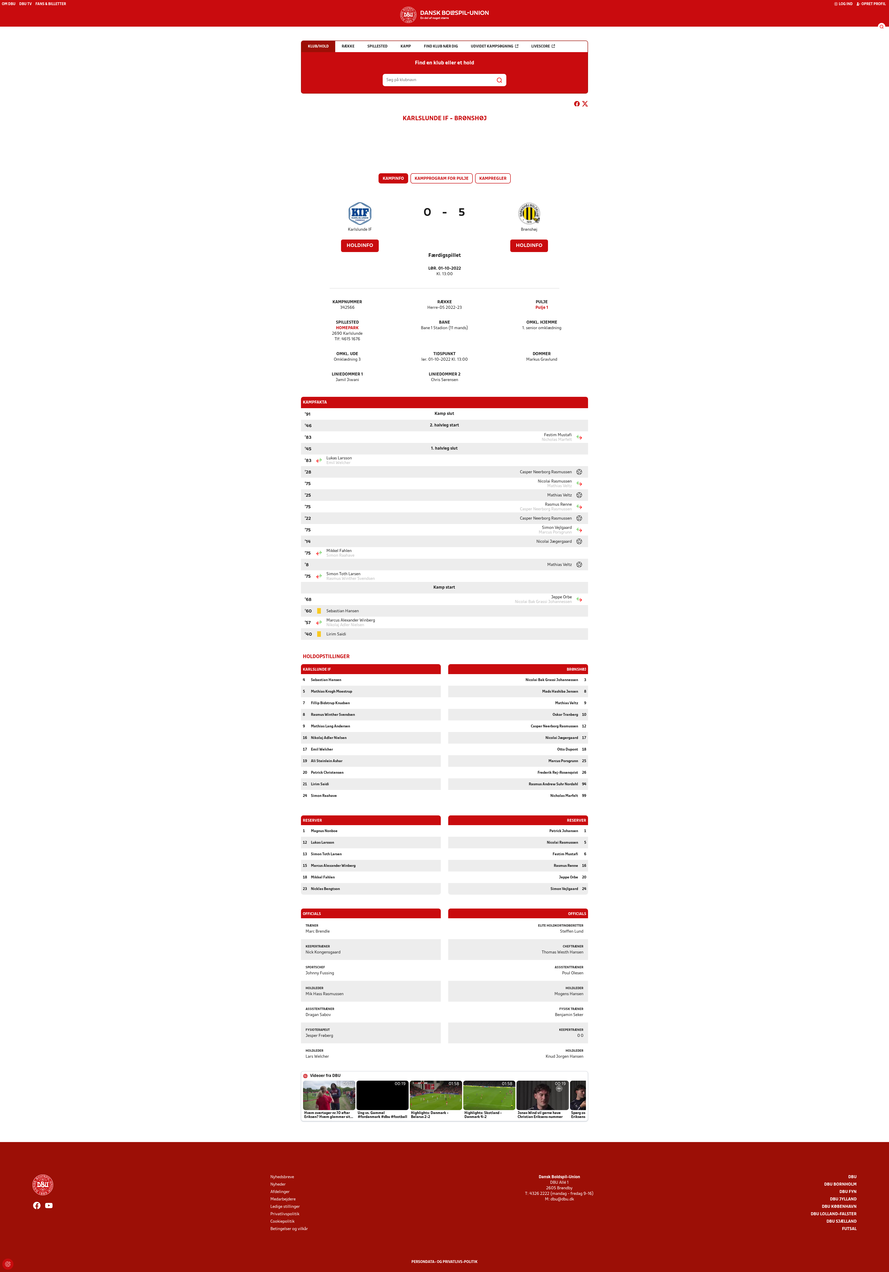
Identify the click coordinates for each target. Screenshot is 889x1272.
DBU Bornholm (840, 1185)
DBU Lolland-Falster (834, 1214)
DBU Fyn (848, 1192)
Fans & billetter (50, 4)
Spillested (347, 323)
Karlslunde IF (360, 230)
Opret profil (873, 4)
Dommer (542, 354)
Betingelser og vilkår (289, 1229)
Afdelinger (280, 1192)
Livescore (540, 46)
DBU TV (25, 4)
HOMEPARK (347, 328)
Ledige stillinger (285, 1207)
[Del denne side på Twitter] (585, 104)
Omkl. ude (347, 354)
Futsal (849, 1229)
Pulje (542, 302)
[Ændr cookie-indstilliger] (7, 1264)
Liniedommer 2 (444, 374)
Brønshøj (529, 230)
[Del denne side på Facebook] (577, 104)
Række (444, 302)
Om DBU (9, 4)
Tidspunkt (444, 354)
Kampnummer (347, 302)
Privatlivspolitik (284, 1214)
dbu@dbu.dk (562, 1199)
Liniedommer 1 (347, 374)
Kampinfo (393, 179)
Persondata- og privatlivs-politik (444, 1262)
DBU (852, 1177)
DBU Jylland (843, 1199)
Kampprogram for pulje (442, 179)
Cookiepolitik (282, 1222)
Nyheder (278, 1185)
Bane (444, 323)
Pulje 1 (541, 308)
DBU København (839, 1207)
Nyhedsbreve (282, 1177)
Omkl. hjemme (541, 323)
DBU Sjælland (841, 1222)
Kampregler (493, 179)
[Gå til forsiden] (444, 15)
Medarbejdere (283, 1199)
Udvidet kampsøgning (492, 46)
